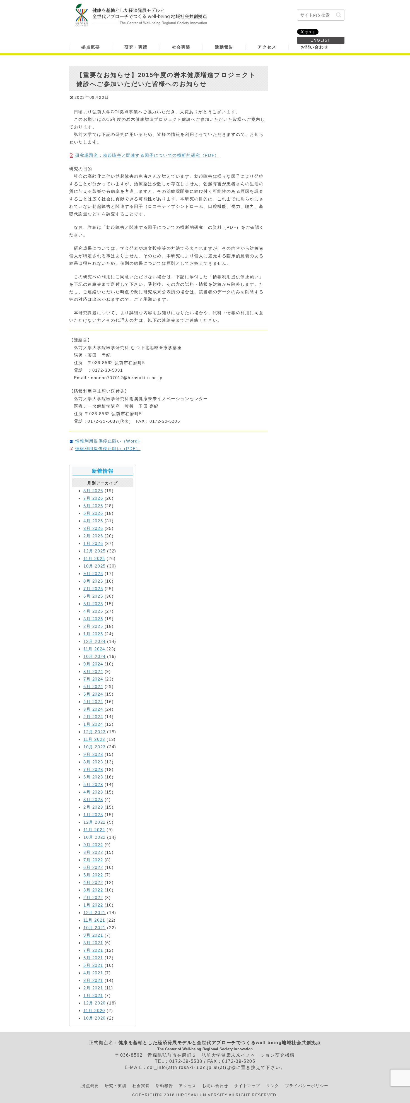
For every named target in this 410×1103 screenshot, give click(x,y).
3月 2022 (93, 890)
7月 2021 (93, 950)
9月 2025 (93, 573)
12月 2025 (94, 551)
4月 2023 (93, 792)
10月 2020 (94, 1018)
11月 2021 (94, 920)
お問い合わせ (215, 1085)
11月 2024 (94, 649)
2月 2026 (93, 536)
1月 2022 (93, 905)
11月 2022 (94, 829)
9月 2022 (93, 844)
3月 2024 (93, 709)
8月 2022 (93, 852)
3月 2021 (93, 980)
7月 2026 (93, 498)
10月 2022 (94, 837)
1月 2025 (93, 633)
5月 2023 (93, 784)
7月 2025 (93, 588)
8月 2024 (93, 671)
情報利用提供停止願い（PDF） (108, 448)
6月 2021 (93, 957)
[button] (339, 15)
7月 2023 (93, 769)
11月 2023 (94, 739)
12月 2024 (94, 641)
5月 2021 (93, 965)
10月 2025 (94, 566)
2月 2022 (93, 897)
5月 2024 (93, 694)
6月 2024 (93, 686)
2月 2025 (93, 626)
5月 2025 (93, 603)
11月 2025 (94, 558)
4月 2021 (93, 972)
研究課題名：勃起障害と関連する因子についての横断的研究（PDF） (147, 155)
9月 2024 (93, 664)
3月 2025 (93, 618)
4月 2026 (93, 520)
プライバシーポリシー (307, 1085)
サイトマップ (247, 1085)
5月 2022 (93, 875)
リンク (272, 1085)
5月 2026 (93, 513)
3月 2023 (93, 799)
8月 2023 (93, 762)
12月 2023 (94, 731)
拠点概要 (90, 1085)
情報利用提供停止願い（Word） (109, 441)
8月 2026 (93, 490)
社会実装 (141, 1085)
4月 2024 (93, 701)
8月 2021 (93, 942)
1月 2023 (93, 814)
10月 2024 (94, 656)
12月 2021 (94, 912)
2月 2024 (93, 716)
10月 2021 (94, 927)
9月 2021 (93, 935)
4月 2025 (93, 611)
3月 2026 (93, 528)
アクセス (187, 1085)
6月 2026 (93, 505)
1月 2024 (93, 724)
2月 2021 (93, 988)
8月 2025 (93, 581)
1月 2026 (93, 543)
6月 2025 (93, 596)
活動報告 (164, 1085)
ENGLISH (320, 40)
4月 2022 (93, 882)
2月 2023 (93, 807)
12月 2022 (94, 822)
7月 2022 (93, 859)
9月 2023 (93, 754)
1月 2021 (93, 995)
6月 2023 (93, 777)
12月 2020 (94, 1003)
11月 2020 (94, 1010)
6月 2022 (93, 867)
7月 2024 (93, 679)
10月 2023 (94, 746)
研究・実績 (116, 1085)
